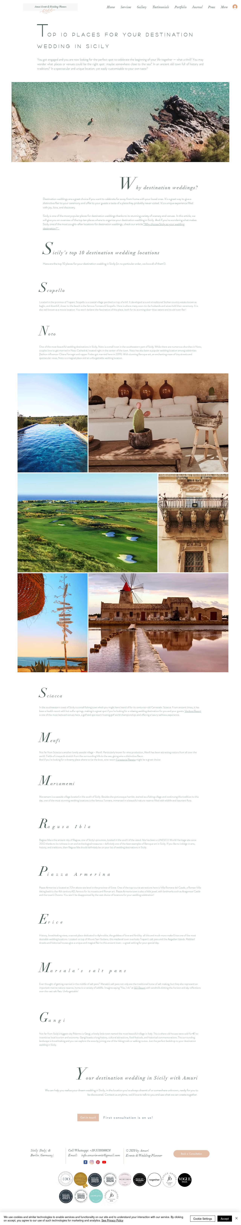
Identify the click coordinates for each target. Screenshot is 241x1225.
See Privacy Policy (112, 1220)
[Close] (236, 1218)
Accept (225, 1218)
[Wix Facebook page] (85, 1162)
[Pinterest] (98, 1162)
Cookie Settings (202, 1218)
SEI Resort (140, 988)
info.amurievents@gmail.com (100, 1155)
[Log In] (235, 6)
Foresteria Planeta (126, 759)
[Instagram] (92, 1162)
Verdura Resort (193, 711)
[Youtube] (104, 1162)
